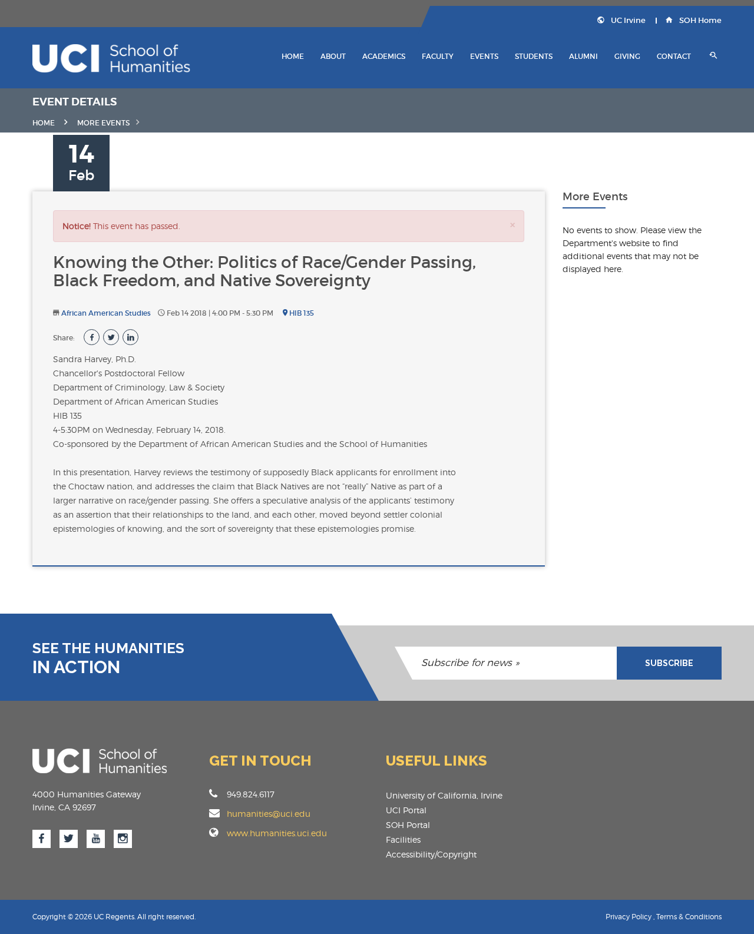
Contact (674, 56)
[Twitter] (68, 839)
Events (484, 56)
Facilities (403, 839)
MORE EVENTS (103, 122)
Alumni (583, 56)
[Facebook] (41, 839)
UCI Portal (406, 810)
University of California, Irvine (444, 795)
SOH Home (699, 20)
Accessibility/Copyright (431, 854)
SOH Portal (408, 825)
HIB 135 (300, 313)
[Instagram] (123, 839)
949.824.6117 (251, 794)
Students (534, 56)
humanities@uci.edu (268, 814)
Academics (383, 56)
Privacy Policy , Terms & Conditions (664, 916)
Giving (627, 56)
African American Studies (106, 313)
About (333, 56)
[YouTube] (96, 839)
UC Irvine (627, 20)
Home (293, 56)
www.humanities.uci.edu (277, 833)
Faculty (438, 56)
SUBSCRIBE (669, 663)
